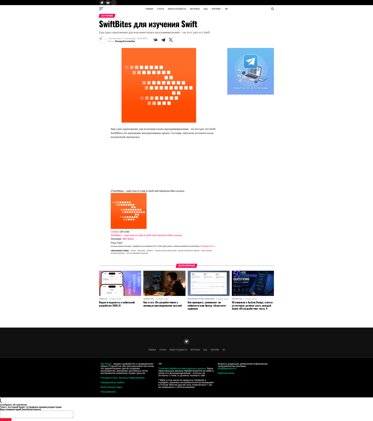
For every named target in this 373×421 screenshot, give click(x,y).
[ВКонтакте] (155, 39)
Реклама (105, 377)
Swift (151, 251)
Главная (149, 8)
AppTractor (106, 363)
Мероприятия (137, 377)
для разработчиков (189, 251)
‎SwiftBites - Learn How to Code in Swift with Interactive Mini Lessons (146, 235)
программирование (137, 253)
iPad (134, 251)
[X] (170, 39)
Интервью (195, 8)
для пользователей (166, 251)
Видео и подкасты (177, 8)
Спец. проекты (120, 377)
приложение (118, 253)
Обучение (216, 8)
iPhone (142, 251)
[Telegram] (163, 39)
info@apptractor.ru (207, 246)
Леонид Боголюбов (125, 41)
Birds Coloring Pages (111, 387)
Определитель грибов (113, 382)
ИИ (226, 8)
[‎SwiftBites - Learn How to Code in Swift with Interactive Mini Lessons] (129, 228)
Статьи (160, 8)
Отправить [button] (6, 419)
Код (206, 8)
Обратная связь (226, 373)
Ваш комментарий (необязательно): (21, 409)
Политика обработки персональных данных (182, 368)
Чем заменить (108, 391)
